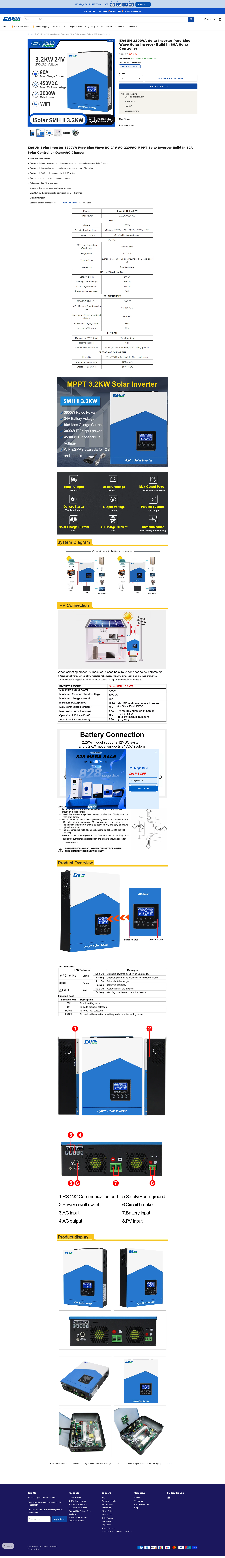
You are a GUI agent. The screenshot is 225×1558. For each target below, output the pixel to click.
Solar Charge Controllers (78, 1517)
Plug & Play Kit (91, 27)
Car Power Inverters (76, 1521)
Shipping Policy (107, 1504)
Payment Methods (109, 1501)
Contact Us (138, 1501)
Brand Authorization (141, 1504)
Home (5, 27)
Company (131, 27)
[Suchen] (191, 19)
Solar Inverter (58, 27)
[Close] (156, 752)
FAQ (103, 1497)
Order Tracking (107, 1518)
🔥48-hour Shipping (40, 27)
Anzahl (122, 73)
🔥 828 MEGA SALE (20, 27)
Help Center (106, 1525)
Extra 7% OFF (143, 789)
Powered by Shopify (34, 1549)
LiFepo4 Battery (75, 27)
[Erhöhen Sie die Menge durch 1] (140, 78)
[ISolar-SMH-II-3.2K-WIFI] (130, 69)
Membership (106, 27)
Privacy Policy (107, 1511)
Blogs (136, 1508)
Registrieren (59, 1519)
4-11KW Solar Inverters (78, 1504)
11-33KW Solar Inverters (78, 1508)
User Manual (106, 1521)
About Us (137, 1497)
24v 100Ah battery (68, 203)
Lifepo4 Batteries (75, 1497)
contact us (171, 1464)
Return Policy (107, 1508)
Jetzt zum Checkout (158, 86)
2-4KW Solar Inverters (77, 1501)
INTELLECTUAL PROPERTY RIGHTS (117, 1532)
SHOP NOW (143, 4)
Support (118, 27)
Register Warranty (108, 1528)
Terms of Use (107, 1515)
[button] (210, 19)
